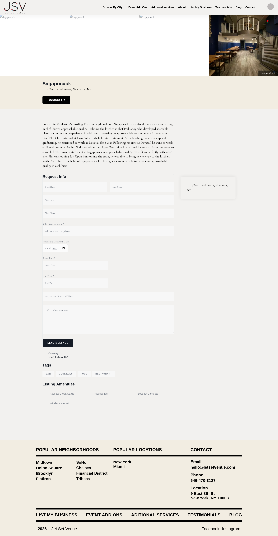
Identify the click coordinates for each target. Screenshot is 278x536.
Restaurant (103, 374)
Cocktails (66, 374)
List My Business (56, 515)
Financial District (91, 473)
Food (84, 374)
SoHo (81, 462)
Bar (48, 374)
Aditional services (155, 515)
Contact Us (56, 100)
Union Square (49, 468)
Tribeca (83, 479)
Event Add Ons (104, 515)
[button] (272, 45)
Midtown (44, 462)
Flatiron (43, 479)
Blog (235, 515)
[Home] (15, 7)
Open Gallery (268, 73)
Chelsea (83, 468)
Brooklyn (44, 473)
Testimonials (204, 515)
